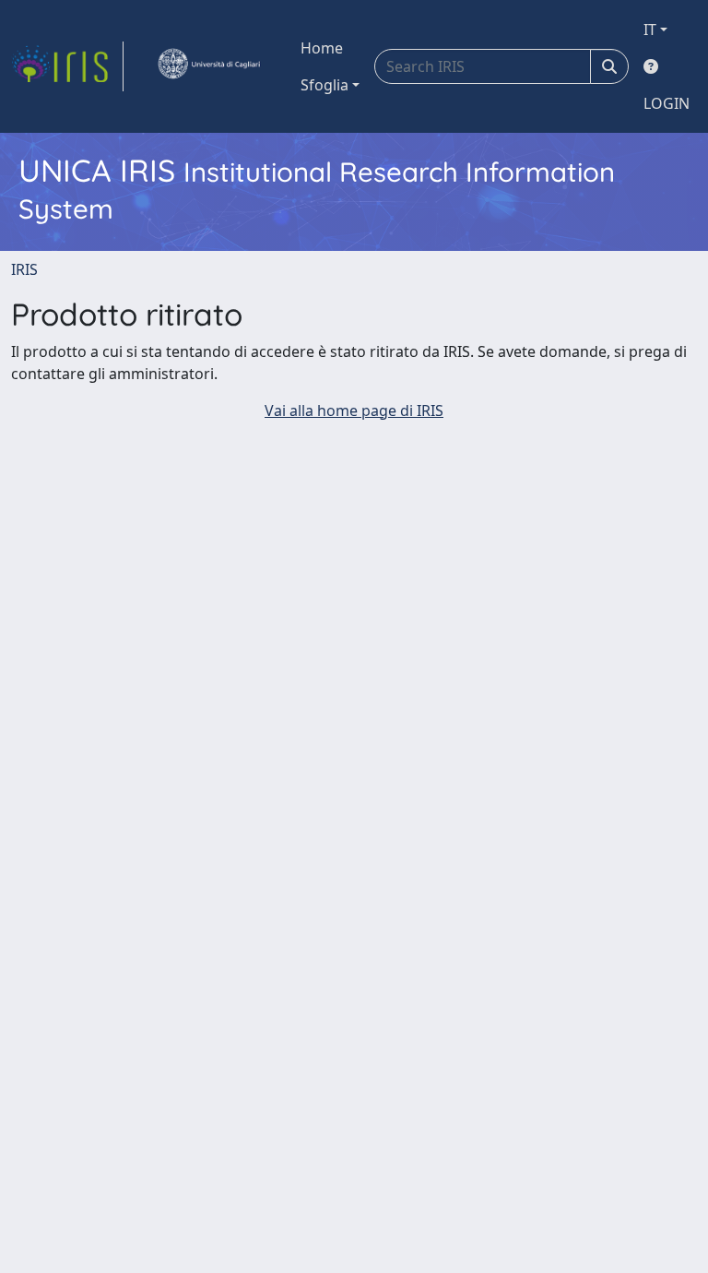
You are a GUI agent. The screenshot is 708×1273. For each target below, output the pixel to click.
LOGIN (666, 103)
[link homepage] (67, 66)
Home (322, 48)
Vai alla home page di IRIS (354, 410)
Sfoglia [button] (324, 85)
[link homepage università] (208, 66)
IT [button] (649, 29)
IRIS (24, 269)
